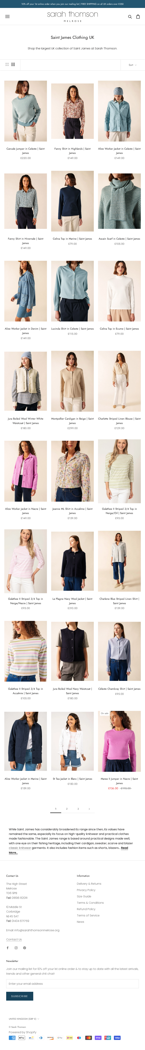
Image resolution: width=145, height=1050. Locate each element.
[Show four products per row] (13, 64)
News (80, 922)
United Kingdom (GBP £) (22, 1019)
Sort (131, 65)
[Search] (130, 16)
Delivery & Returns (89, 884)
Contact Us (14, 939)
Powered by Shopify (22, 1032)
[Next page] (89, 809)
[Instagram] (16, 947)
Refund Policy (86, 909)
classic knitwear (20, 848)
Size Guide (84, 896)
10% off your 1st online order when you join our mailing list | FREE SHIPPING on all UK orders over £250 (72, 4)
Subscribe (19, 996)
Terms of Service (88, 915)
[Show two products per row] (7, 64)
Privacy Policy (86, 890)
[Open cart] (138, 16)
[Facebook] (7, 947)
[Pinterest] (24, 947)
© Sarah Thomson (17, 1027)
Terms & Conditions (90, 903)
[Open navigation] (7, 16)
